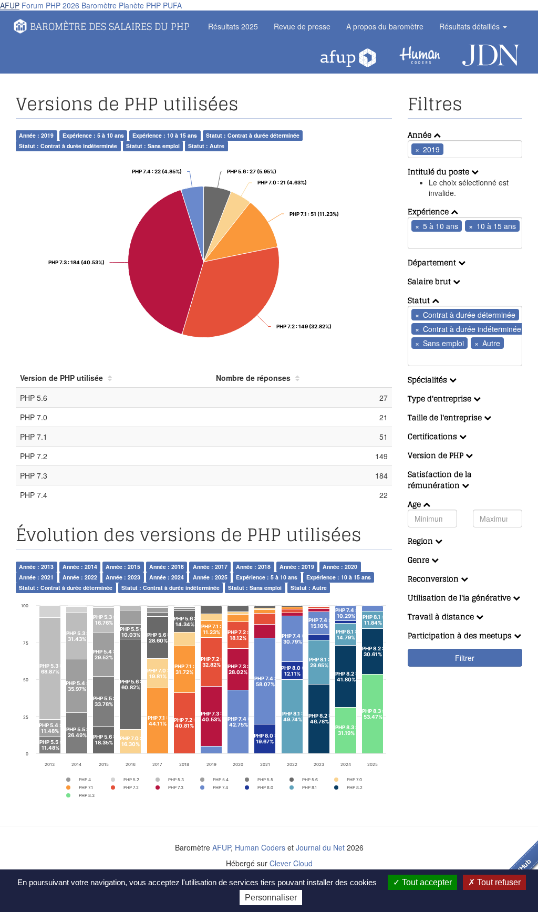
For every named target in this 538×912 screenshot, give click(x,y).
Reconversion (434, 578)
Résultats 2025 (233, 26)
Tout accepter (426, 882)
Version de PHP (436, 455)
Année (420, 134)
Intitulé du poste (439, 171)
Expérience (429, 211)
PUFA (172, 5)
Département (433, 262)
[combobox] (465, 149)
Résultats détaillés (470, 26)
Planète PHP (140, 5)
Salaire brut (430, 281)
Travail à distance (442, 616)
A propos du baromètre (384, 26)
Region (421, 540)
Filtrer (464, 657)
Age (415, 504)
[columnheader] (114, 378)
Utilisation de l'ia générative (460, 597)
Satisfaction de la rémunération (440, 480)
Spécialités (428, 379)
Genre (419, 559)
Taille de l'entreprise (446, 417)
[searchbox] (461, 149)
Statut (420, 300)
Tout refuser (498, 882)
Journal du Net (320, 847)
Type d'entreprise (440, 398)
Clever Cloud (291, 863)
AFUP (9, 5)
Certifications (433, 436)
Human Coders (260, 847)
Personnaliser (271, 897)
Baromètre (99, 5)
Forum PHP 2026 (50, 5)
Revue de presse (302, 26)
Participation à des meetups (461, 635)
